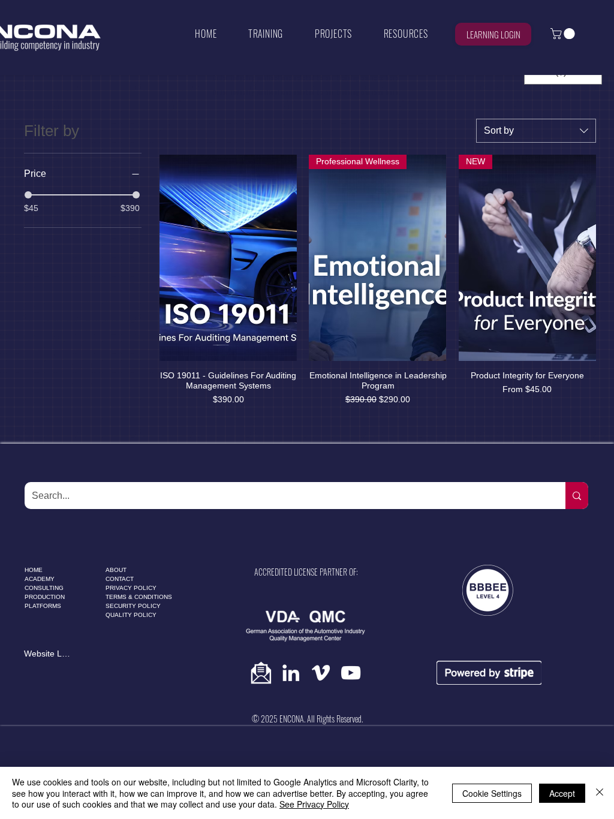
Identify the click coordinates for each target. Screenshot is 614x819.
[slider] (28, 195)
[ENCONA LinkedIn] (291, 673)
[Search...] (576, 495)
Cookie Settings (492, 793)
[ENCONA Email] (261, 673)
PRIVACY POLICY (131, 588)
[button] (266, 33)
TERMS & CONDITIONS (139, 597)
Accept (562, 793)
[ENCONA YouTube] (351, 673)
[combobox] (536, 131)
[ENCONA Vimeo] (321, 673)
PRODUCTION (45, 597)
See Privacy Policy (314, 804)
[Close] (599, 792)
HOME (34, 570)
